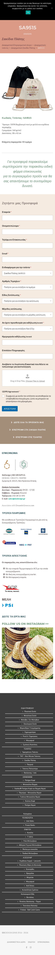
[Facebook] (26, 947)
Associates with (18, 505)
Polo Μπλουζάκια (30, 841)
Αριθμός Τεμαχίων (11, 281)
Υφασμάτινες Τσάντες (30, 752)
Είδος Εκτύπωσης (11, 295)
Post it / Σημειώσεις (30, 736)
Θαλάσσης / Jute (30, 773)
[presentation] (5, 653)
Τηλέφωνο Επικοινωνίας (14, 239)
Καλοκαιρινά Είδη (27, 894)
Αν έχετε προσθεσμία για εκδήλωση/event (23, 322)
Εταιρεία (7, 212)
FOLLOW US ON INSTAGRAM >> (25, 624)
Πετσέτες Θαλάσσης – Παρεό (30, 901)
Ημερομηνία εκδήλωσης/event (17, 336)
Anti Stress (30, 886)
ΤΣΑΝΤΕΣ (27, 749)
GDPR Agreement (11, 391)
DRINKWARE (27, 777)
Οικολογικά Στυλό (30, 724)
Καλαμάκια (27, 814)
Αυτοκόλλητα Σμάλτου (30, 890)
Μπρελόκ (30, 877)
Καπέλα (30, 833)
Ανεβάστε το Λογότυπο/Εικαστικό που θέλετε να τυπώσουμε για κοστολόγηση (25, 365)
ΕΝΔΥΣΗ (31, 942)
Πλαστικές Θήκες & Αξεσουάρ (30, 865)
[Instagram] (30, 947)
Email (5, 253)
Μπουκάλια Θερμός (30, 784)
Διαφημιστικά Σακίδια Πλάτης (23, 48)
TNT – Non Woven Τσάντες (30, 756)
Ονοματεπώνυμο (11, 226)
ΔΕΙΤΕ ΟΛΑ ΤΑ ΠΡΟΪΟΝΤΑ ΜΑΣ (28, 422)
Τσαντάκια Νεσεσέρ (30, 906)
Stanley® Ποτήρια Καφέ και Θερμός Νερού (30, 788)
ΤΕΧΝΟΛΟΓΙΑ (27, 818)
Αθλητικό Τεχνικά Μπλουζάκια (30, 845)
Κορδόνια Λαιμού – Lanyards (30, 861)
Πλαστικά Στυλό (30, 711)
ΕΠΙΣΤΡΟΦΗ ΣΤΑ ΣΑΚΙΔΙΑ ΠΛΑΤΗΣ (29, 430)
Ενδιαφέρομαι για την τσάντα (16, 267)
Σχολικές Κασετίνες (30, 745)
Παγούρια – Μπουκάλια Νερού (30, 793)
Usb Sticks (30, 821)
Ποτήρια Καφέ (30, 780)
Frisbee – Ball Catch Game (30, 910)
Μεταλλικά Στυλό (30, 716)
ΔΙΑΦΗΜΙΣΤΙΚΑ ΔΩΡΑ (16, 942)
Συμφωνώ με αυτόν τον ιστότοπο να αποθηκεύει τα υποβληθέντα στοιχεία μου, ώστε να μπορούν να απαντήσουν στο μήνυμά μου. (28, 399)
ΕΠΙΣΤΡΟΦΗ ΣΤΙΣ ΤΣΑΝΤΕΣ (28, 437)
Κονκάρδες (30, 869)
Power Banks (30, 825)
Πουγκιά (30, 764)
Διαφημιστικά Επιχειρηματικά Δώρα (17, 45)
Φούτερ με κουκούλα (30, 849)
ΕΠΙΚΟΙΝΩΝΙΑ (43, 942)
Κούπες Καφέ (30, 801)
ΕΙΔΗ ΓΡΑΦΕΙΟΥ (27, 708)
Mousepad (30, 740)
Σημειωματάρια (30, 732)
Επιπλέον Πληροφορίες (13, 350)
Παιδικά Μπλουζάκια (30, 853)
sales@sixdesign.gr (16, 498)
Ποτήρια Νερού (30, 805)
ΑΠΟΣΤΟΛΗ (10, 408)
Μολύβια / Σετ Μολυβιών (30, 720)
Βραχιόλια (30, 873)
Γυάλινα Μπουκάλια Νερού (30, 797)
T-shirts (30, 837)
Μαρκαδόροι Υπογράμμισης (30, 728)
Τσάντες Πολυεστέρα (30, 769)
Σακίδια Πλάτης (30, 760)
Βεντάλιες (30, 897)
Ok (28, 12)
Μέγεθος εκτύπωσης (12, 309)
